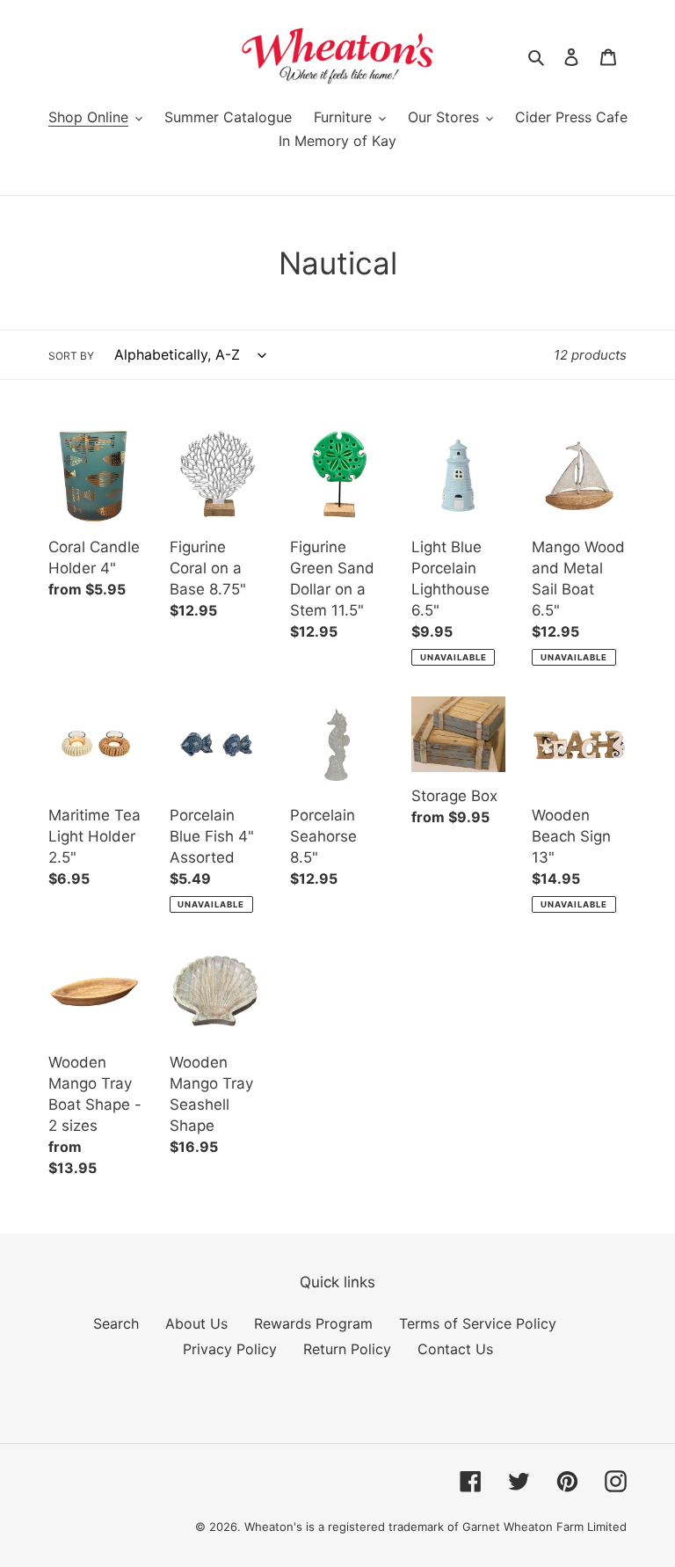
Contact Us (455, 1349)
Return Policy (347, 1349)
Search (116, 1323)
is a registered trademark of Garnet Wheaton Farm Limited (466, 1527)
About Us (196, 1323)
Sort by (71, 355)
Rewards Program (313, 1323)
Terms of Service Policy (477, 1323)
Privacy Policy (230, 1349)
